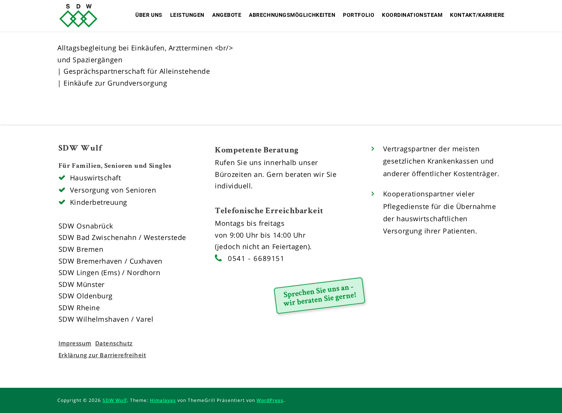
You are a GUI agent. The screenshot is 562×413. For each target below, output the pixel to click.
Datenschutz (114, 343)
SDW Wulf (114, 400)
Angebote (226, 15)
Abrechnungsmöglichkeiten (292, 15)
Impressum (74, 343)
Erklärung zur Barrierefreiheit (102, 355)
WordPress (270, 400)
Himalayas (163, 400)
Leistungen (187, 15)
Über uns (148, 15)
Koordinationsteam (412, 15)
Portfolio (358, 15)
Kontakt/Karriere (477, 15)
